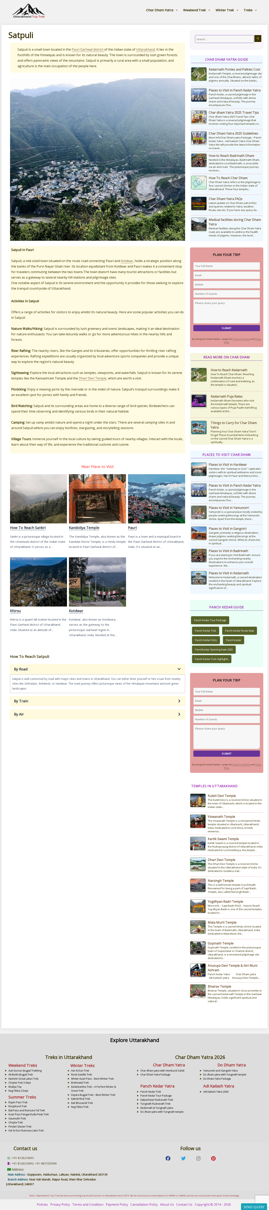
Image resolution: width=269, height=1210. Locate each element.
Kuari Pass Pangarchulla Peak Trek (28, 1114)
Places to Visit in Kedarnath (229, 573)
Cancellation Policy (144, 1204)
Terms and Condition (87, 1204)
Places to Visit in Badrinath (228, 551)
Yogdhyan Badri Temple (225, 901)
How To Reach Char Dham (228, 178)
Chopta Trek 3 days (19, 1082)
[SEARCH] (257, 38)
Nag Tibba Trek (80, 1107)
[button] (97, 669)
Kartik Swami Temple (223, 839)
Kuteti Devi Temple (222, 796)
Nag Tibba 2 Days (18, 1090)
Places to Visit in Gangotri (228, 528)
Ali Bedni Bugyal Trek (20, 1074)
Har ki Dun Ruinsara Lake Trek (26, 1130)
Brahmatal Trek (80, 1082)
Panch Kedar (233, 640)
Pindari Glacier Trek (20, 1126)
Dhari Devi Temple (92, 378)
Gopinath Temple (221, 943)
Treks (248, 10)
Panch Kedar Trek (205, 630)
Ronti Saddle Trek (81, 1074)
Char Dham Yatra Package (155, 1074)
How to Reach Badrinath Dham (231, 155)
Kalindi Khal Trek (80, 1098)
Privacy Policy (60, 1204)
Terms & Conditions (241, 339)
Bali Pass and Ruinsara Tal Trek (26, 1110)
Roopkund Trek (17, 1106)
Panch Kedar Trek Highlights (211, 659)
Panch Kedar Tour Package (210, 620)
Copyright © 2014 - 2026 (213, 1204)
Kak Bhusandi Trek (82, 1103)
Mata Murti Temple (222, 922)
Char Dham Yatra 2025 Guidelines (233, 133)
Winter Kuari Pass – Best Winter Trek (92, 1078)
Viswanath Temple (221, 816)
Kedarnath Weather (225, 427)
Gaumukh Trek (17, 1118)
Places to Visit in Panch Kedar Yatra (235, 90)
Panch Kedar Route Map (239, 630)
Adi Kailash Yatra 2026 (215, 1091)
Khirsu (38, 581)
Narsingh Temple (221, 880)
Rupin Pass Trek (18, 1102)
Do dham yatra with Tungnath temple (224, 1074)
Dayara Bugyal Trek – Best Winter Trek (93, 1095)
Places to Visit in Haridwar (228, 464)
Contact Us (184, 1204)
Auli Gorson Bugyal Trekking (25, 1070)
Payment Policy (117, 1204)
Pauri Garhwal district (88, 49)
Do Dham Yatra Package (217, 1078)
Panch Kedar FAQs (206, 640)
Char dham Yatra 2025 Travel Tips (234, 112)
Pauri (156, 498)
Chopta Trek (15, 1122)
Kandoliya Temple (97, 498)
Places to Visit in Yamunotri (229, 508)
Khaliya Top (15, 1086)
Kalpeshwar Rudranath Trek (156, 1099)
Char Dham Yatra (159, 10)
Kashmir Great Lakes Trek (23, 1078)
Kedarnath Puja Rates (227, 370)
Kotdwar (127, 261)
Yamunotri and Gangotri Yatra (220, 1070)
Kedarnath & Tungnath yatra (156, 1108)
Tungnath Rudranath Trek (155, 1103)
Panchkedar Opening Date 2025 (214, 649)
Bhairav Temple (219, 986)
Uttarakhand (145, 49)
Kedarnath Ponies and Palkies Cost (234, 69)
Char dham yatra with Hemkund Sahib (162, 1070)
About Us (167, 1204)
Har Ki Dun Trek (80, 1070)
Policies (42, 1204)
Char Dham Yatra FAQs (225, 199)
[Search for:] (224, 39)
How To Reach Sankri (38, 498)
